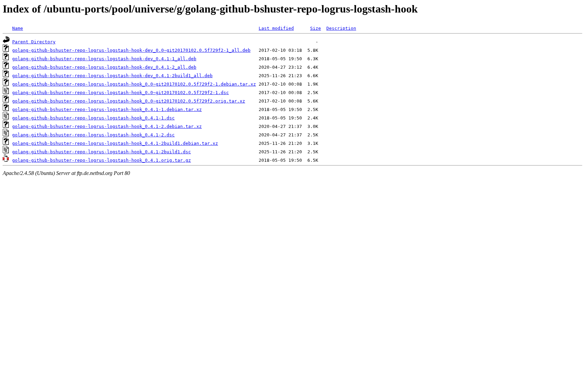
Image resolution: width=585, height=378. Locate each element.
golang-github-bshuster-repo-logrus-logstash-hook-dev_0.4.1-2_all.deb (104, 67)
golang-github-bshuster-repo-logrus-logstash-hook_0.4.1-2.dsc (93, 134)
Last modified (276, 28)
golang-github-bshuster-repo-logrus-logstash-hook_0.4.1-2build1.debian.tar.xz (115, 143)
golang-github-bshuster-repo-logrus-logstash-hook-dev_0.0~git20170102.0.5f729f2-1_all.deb (131, 50)
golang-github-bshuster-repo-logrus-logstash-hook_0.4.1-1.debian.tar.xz (107, 109)
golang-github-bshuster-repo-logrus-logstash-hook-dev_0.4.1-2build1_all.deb (112, 75)
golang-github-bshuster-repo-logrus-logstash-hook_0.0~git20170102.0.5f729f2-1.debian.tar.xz (134, 84)
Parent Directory (34, 41)
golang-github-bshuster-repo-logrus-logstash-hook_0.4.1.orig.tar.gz (101, 160)
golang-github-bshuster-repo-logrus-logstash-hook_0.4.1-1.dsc (93, 117)
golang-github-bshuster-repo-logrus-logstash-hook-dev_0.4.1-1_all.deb (104, 58)
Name (17, 28)
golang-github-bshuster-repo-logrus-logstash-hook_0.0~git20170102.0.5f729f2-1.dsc (120, 92)
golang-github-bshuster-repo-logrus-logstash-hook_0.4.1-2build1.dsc (101, 151)
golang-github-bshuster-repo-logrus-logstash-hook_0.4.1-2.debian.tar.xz (107, 126)
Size (315, 28)
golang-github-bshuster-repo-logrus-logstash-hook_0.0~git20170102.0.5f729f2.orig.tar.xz (128, 101)
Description (341, 28)
